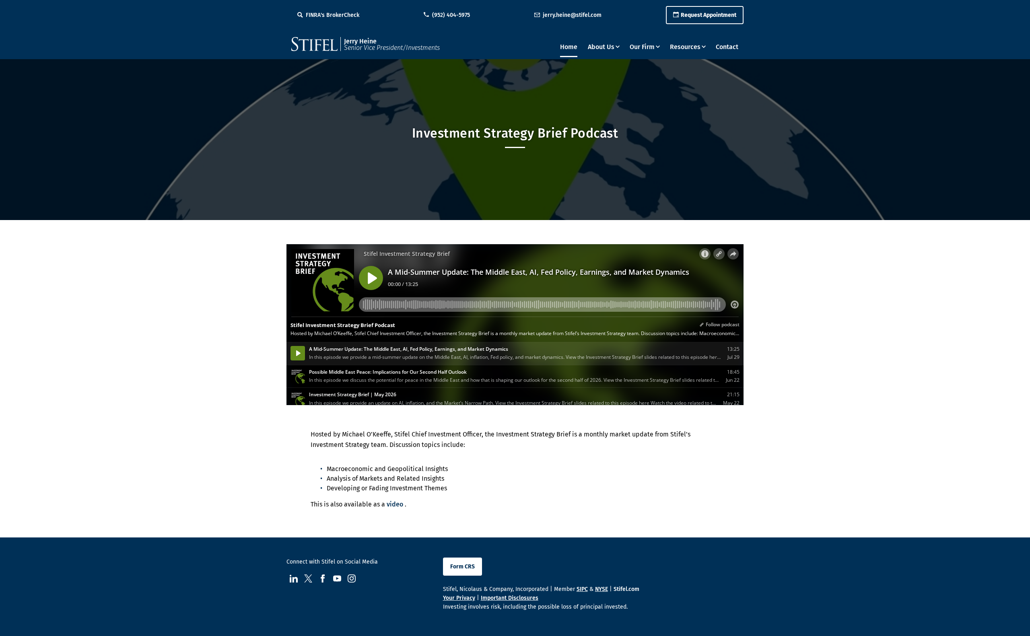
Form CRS (462, 566)
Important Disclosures (509, 598)
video (395, 504)
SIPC (582, 589)
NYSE (601, 589)
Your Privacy (459, 598)
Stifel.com (626, 589)
